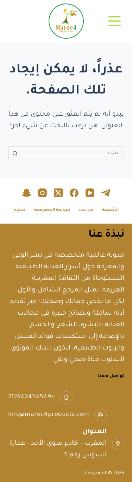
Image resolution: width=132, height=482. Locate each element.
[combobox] (72, 153)
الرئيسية (110, 210)
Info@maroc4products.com (48, 414)
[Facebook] (74, 192)
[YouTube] (90, 192)
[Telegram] (105, 192)
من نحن (86, 210)
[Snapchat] (26, 192)
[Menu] (114, 21)
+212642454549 (31, 397)
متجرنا (19, 210)
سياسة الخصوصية (52, 210)
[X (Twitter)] (58, 192)
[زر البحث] (15, 153)
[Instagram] (42, 192)
